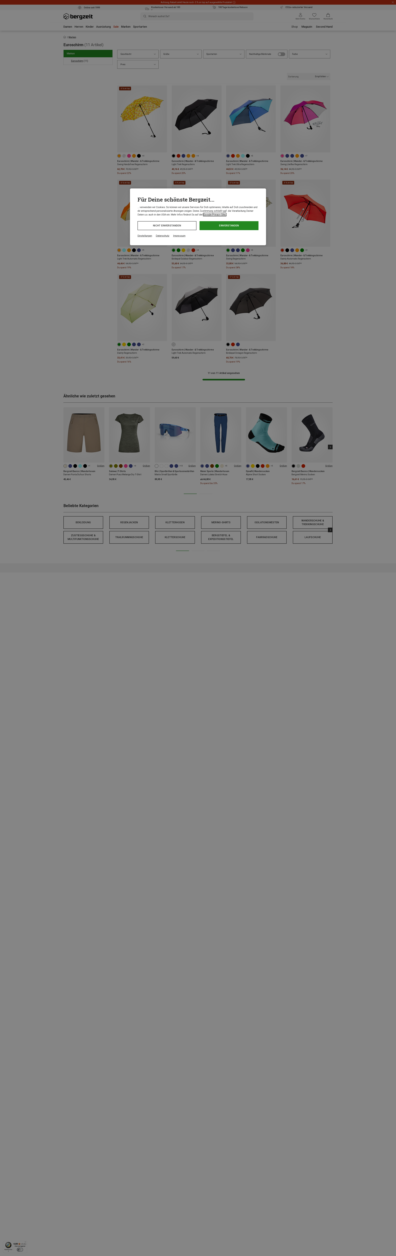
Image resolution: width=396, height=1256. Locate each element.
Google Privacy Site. (214, 214)
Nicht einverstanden (167, 225)
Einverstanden (229, 225)
